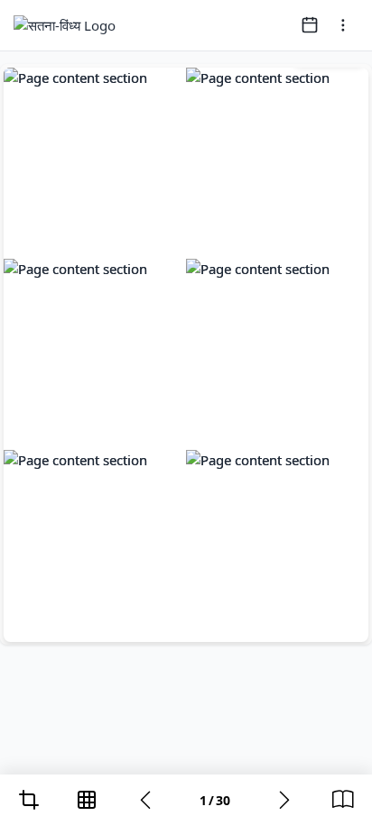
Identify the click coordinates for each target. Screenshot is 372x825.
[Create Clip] (29, 800)
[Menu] (343, 25)
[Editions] (343, 800)
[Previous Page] (145, 800)
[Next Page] (284, 800)
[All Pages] (86, 800)
